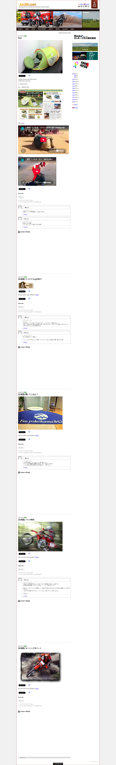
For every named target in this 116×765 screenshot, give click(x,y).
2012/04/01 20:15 (27, 335)
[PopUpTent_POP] (40, 90)
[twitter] (17, 10)
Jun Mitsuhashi (37, 201)
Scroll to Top (58, 764)
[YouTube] (79, 6)
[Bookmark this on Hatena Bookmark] (29, 75)
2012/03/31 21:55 (27, 461)
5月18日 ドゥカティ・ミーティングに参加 (40, 12)
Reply (25, 214)
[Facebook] (86, 6)
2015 (73, 88)
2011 (73, 97)
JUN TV (51, 29)
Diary (25, 35)
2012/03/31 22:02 (27, 320)
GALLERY (65, 29)
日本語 (37, 294)
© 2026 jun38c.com (94, 761)
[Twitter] (84, 6)
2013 (73, 92)
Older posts (22, 757)
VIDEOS (58, 29)
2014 (73, 90)
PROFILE (20, 29)
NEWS (27, 29)
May (75, 77)
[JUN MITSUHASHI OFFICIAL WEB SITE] (34, 4)
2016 (73, 86)
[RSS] (81, 6)
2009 (73, 101)
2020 (73, 73)
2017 (73, 83)
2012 (73, 95)
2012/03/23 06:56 (27, 582)
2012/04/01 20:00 (27, 221)
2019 (73, 79)
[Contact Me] (88, 6)
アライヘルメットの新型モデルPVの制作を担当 (77, 12)
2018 (73, 81)
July (75, 75)
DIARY (33, 29)
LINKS (72, 29)
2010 (73, 99)
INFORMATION (20, 12)
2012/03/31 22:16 (27, 210)
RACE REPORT (42, 29)
